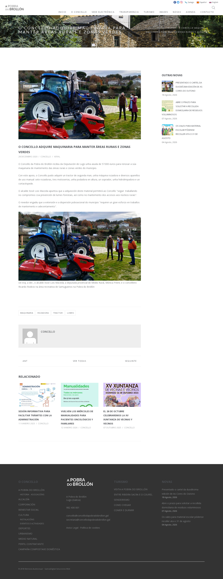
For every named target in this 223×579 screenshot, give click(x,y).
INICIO (62, 12)
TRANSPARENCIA (129, 12)
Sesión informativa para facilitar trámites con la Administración (35, 415)
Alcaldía (23, 499)
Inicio (161, 28)
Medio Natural (27, 538)
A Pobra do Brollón (31, 490)
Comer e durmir (124, 510)
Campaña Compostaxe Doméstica (39, 549)
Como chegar (122, 505)
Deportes (24, 528)
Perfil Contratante (31, 544)
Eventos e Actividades (32, 523)
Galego (190, 2)
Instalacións (27, 519)
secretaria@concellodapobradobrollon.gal (88, 519)
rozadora (43, 313)
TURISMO (149, 12)
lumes (70, 313)
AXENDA (191, 12)
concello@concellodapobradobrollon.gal (87, 515)
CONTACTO (207, 12)
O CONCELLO (79, 12)
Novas (172, 28)
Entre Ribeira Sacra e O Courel (133, 494)
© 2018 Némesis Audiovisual (30, 569)
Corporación (26, 504)
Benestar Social (28, 509)
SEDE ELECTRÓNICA (103, 12)
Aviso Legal (72, 527)
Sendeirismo (121, 499)
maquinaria (26, 313)
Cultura (23, 514)
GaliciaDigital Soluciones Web (57, 569)
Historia (24, 494)
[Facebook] (202, 568)
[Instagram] (196, 568)
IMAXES (163, 12)
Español (203, 2)
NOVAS (177, 12)
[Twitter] (191, 568)
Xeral (57, 156)
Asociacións (37, 494)
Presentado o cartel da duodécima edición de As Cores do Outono (189, 86)
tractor (58, 313)
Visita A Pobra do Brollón (130, 489)
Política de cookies (90, 527)
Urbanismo (25, 533)
